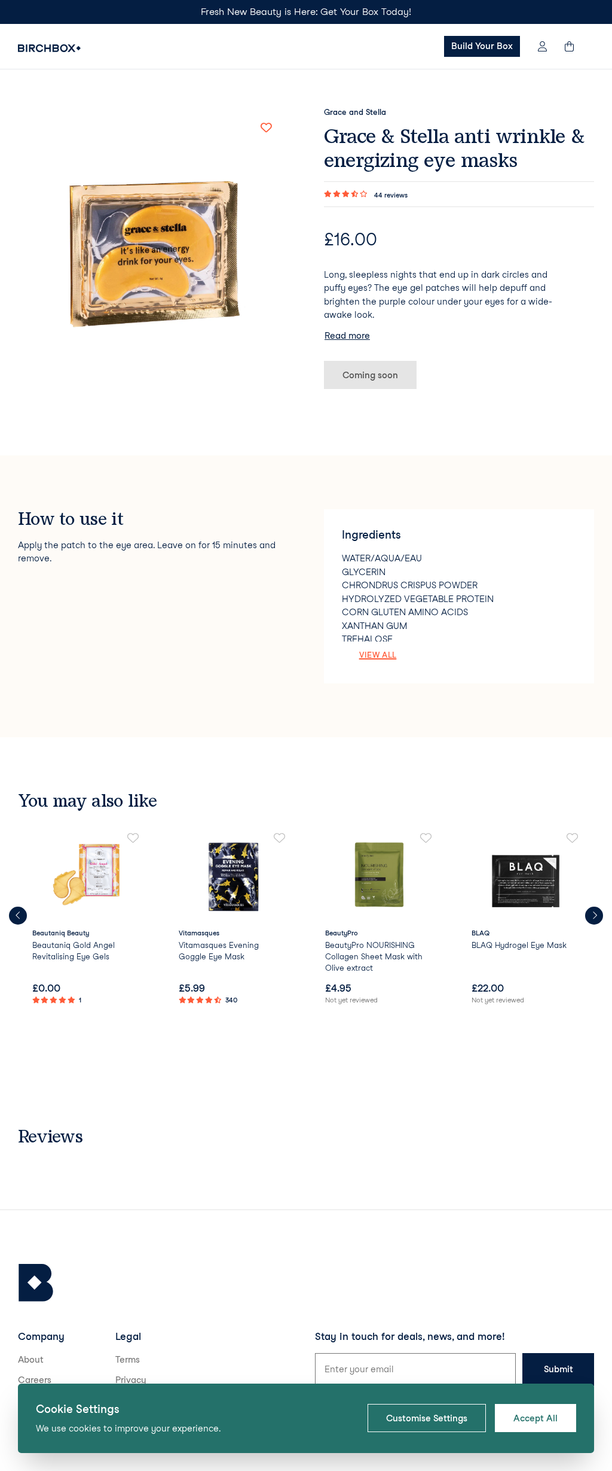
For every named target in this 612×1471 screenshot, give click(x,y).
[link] (86, 919)
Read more (347, 335)
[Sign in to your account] (542, 46)
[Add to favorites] (266, 127)
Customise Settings (426, 1418)
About (31, 1359)
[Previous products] (18, 916)
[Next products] (594, 916)
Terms (127, 1359)
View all (378, 654)
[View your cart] (575, 46)
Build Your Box (482, 46)
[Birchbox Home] (49, 48)
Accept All (535, 1418)
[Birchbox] (36, 1283)
